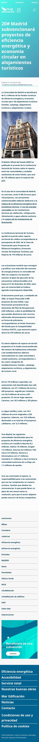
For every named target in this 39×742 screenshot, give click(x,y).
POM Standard (21, 738)
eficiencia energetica (11, 85)
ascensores (7, 518)
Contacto (8, 708)
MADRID (20, 85)
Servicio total (11, 683)
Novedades (7, 572)
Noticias (8, 702)
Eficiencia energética (17, 671)
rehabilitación (8, 590)
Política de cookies (15, 726)
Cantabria (6, 530)
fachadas (6, 554)
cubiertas (6, 536)
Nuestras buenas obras (19, 689)
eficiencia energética (11, 542)
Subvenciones (28, 85)
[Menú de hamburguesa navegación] (35, 9)
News (4, 566)
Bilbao (4, 524)
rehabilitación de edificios (13, 596)
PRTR (4, 584)
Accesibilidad (11, 677)
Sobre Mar (6, 608)
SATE (4, 602)
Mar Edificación (13, 696)
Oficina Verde (8, 578)
